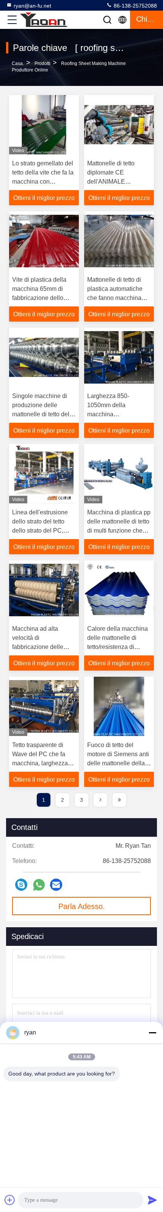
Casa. (18, 63)
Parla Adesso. (81, 906)
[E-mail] (56, 885)
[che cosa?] (39, 885)
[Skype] (21, 885)
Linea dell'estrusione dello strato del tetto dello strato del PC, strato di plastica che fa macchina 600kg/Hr (43, 530)
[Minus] (152, 1032)
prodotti (42, 63)
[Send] (152, 1199)
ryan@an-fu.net (32, 6)
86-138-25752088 (134, 6)
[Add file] (10, 1199)
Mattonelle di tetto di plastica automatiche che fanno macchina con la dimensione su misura (115, 297)
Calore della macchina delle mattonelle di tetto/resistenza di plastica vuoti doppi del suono (118, 646)
